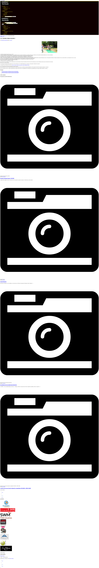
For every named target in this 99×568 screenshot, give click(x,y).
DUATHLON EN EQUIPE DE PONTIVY (8, 384)
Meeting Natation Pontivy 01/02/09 (7, 178)
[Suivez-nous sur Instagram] (2, 497)
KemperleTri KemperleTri (4, 40)
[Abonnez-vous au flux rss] (2, 492)
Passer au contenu (2, 0)
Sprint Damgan (3, 281)
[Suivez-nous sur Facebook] (2, 495)
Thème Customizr (11, 558)
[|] (5, 21)
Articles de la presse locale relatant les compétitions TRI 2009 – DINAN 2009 (15, 488)
